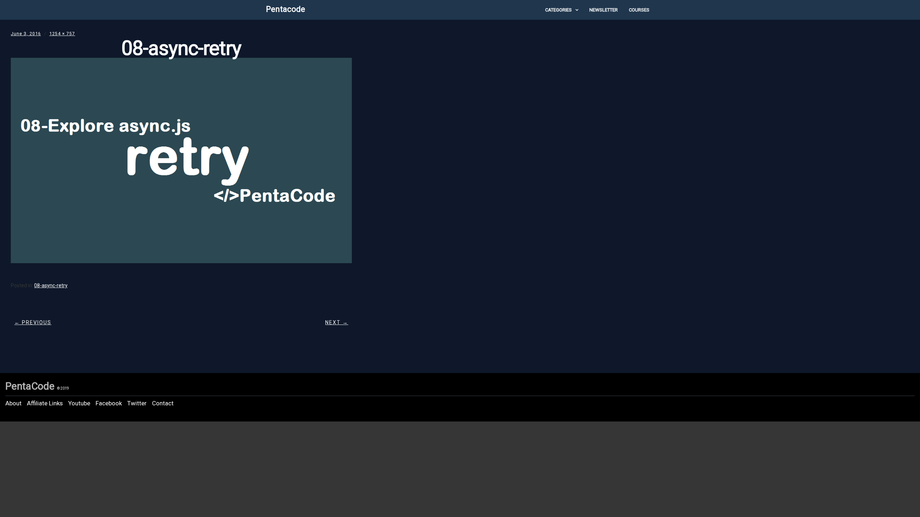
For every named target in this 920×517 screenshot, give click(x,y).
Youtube (79, 403)
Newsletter (603, 10)
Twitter (137, 403)
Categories (558, 10)
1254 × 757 (62, 33)
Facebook (109, 403)
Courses (639, 10)
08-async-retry (51, 285)
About (13, 403)
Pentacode (285, 9)
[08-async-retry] (181, 260)
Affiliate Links (45, 403)
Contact (163, 403)
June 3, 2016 (26, 33)
